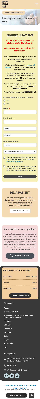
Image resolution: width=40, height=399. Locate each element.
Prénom (6, 108)
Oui (8, 100)
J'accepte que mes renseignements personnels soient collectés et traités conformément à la (21, 159)
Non (8, 103)
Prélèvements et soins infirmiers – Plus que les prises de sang (18, 316)
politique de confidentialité (15, 161)
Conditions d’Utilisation (14, 386)
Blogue (6, 340)
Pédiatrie (7, 321)
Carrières (7, 332)
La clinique (8, 329)
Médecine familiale (11, 312)
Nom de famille (8, 118)
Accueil (6, 308)
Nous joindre (8, 344)
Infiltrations (8, 325)
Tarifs (6, 336)
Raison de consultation (11, 141)
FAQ (5, 347)
